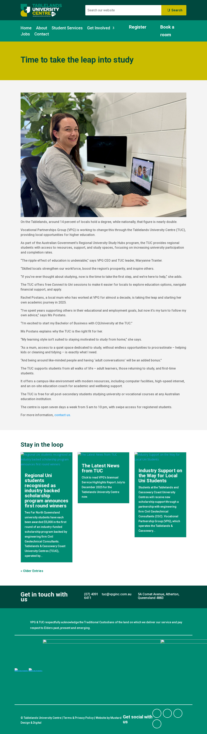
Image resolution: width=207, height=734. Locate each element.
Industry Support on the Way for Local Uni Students (160, 476)
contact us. (62, 415)
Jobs (25, 34)
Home (26, 28)
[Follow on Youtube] (156, 723)
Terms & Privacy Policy (78, 717)
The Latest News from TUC (100, 468)
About (41, 28)
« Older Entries (32, 571)
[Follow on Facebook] (156, 713)
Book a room (167, 31)
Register (137, 27)
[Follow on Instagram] (167, 713)
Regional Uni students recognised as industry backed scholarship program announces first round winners (46, 491)
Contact (41, 34)
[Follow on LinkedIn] (177, 713)
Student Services (67, 28)
